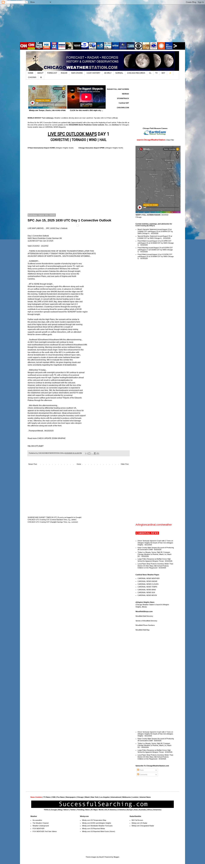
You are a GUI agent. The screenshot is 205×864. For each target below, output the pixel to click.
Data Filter (170, 140)
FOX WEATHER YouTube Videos (45, 831)
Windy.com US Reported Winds (93, 828)
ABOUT (40, 73)
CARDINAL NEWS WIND (147, 590)
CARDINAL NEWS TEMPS (147, 587)
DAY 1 (78, 134)
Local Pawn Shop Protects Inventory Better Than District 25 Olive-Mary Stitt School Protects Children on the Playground (155, 566)
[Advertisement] (102, 23)
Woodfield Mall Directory (144, 616)
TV (156, 73)
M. (41, 77)
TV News (47, 797)
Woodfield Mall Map (142, 630)
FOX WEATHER (38, 828)
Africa (149, 810)
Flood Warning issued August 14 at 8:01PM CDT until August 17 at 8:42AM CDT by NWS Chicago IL (155, 249)
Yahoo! (66, 810)
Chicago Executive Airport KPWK (91, 148)
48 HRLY (108, 73)
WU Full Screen (137, 820)
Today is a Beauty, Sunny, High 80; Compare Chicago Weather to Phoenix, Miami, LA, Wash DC (154, 554)
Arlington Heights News (145, 602)
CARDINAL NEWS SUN (146, 592)
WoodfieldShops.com (144, 611)
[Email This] (86, 453)
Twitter (73, 810)
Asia (135, 810)
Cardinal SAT (124, 103)
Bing (60, 810)
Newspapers (71, 797)
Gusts (48, 110)
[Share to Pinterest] (97, 453)
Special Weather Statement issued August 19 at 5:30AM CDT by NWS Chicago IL (155, 237)
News (87, 810)
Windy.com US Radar (139, 823)
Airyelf (101, 857)
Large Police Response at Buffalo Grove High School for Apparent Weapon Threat (154, 560)
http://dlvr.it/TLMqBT (36, 446)
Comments (143, 774)
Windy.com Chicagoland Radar (143, 826)
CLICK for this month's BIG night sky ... (86, 110)
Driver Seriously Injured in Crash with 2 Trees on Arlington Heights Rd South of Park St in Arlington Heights (155, 542)
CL (150, 73)
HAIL (103, 140)
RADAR (64, 73)
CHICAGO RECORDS (136, 73)
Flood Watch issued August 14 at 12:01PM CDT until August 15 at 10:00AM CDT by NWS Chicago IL (156, 256)
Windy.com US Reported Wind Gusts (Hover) (98, 831)
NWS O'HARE (77, 73)
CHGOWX (32, 77)
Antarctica (157, 810)
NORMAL (119, 73)
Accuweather (37, 820)
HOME (30, 73)
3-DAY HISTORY (93, 73)
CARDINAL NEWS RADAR (147, 581)
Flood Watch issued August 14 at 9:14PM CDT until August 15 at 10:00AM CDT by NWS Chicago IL (156, 243)
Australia (142, 810)
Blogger (116, 857)
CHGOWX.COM (123, 107)
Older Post (125, 464)
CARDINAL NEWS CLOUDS (148, 584)
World (101, 810)
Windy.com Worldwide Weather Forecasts (97, 826)
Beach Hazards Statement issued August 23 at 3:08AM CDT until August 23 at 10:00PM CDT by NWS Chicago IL (155, 231)
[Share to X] (92, 453)
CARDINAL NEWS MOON (147, 595)
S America (122, 810)
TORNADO (79, 140)
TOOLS (47, 810)
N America (112, 810)
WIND (93, 140)
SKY (163, 73)
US (106, 810)
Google (54, 810)
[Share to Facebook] (94, 453)
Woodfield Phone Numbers (145, 625)
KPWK (63, 110)
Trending (80, 810)
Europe (130, 810)
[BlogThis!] (89, 453)
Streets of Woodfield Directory (146, 621)
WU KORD (56, 110)
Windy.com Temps (36, 110)
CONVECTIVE (60, 140)
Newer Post (32, 464)
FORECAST (52, 73)
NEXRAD (125, 94)
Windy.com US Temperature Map (94, 820)
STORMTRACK (123, 98)
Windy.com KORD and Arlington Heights (96, 823)
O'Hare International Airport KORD (41, 148)
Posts (141, 770)
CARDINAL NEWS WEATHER (149, 578)
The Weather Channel (40, 823)
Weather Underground (41, 826)
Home (79, 464)
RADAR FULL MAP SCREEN (118, 89)
